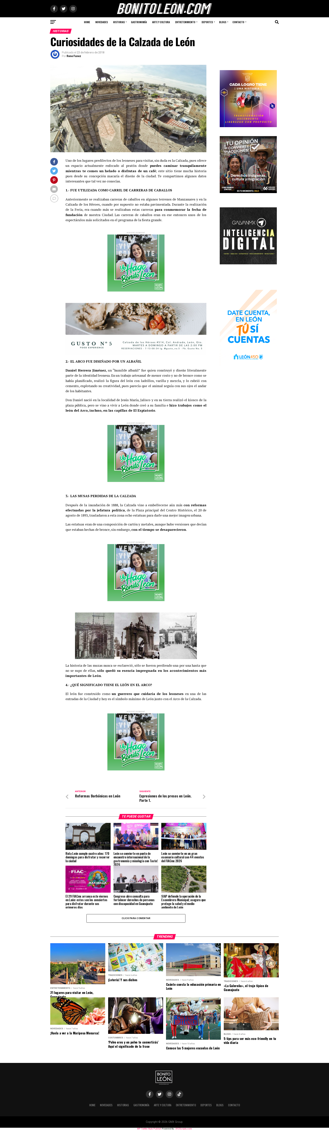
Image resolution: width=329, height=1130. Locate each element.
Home (87, 22)
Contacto (238, 22)
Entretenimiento (185, 22)
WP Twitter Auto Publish (149, 1129)
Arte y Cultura (161, 22)
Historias (119, 22)
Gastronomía (139, 22)
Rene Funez (74, 56)
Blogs (222, 22)
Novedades (101, 22)
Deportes (207, 22)
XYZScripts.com (184, 1129)
